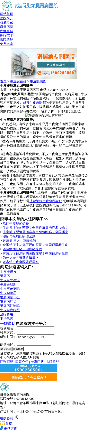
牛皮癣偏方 (8, 271)
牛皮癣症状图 (10, 310)
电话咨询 (10, 428)
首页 (3, 81)
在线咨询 (7, 418)
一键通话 (8, 323)
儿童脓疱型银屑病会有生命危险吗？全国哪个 (35, 232)
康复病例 (6, 27)
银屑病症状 (8, 301)
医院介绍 (21, 362)
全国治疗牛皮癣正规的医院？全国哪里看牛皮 (35, 245)
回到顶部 (6, 362)
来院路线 (6, 39)
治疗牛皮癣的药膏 (16, 223)
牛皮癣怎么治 (10, 280)
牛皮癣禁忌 (8, 293)
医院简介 (6, 18)
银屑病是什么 (10, 297)
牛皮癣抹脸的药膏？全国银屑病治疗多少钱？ (35, 227)
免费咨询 (6, 44)
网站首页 (6, 14)
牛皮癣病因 (38, 81)
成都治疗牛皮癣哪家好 (45, 201)
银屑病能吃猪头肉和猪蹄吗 (22, 249)
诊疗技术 (6, 35)
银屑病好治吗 (10, 306)
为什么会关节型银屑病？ (21, 257)
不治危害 (6, 318)
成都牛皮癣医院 (34, 102)
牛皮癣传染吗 (10, 288)
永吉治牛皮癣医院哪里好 (21, 262)
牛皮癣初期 (8, 284)
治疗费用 (6, 314)
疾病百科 (6, 31)
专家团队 (37, 362)
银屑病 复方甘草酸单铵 (19, 240)
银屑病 (5, 276)
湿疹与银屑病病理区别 (19, 236)
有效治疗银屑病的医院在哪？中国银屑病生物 (35, 253)
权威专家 (6, 22)
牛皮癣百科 (18, 81)
